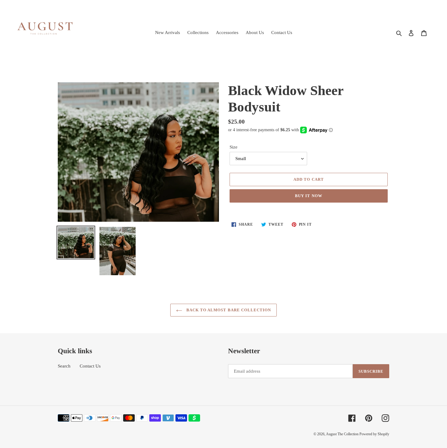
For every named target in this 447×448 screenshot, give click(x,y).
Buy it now (308, 195)
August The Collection (342, 434)
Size (233, 147)
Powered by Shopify (374, 434)
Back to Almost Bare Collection (228, 310)
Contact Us (90, 366)
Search (64, 366)
